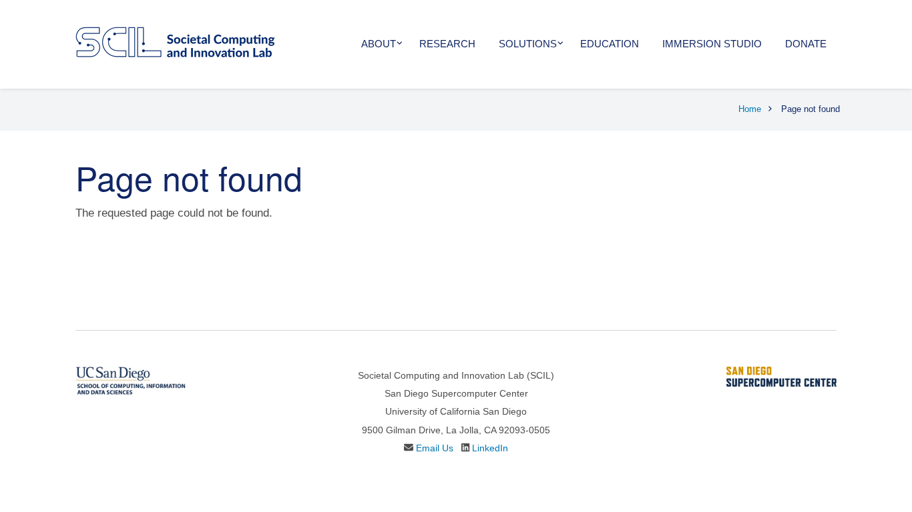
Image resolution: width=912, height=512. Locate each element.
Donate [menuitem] (806, 43)
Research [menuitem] (447, 43)
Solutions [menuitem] (528, 43)
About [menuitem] (378, 43)
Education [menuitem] (609, 43)
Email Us (434, 448)
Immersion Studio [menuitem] (712, 43)
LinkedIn (490, 448)
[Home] (175, 41)
